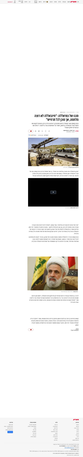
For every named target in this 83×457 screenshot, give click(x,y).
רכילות (44, 2)
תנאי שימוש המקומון (9, 429)
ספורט (55, 1)
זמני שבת (34, 435)
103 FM (34, 429)
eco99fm (34, 431)
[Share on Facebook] (45, 131)
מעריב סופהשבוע (54, 431)
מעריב (77, 112)
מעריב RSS (55, 429)
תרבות (51, 1)
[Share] (49, 131)
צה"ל (72, 330)
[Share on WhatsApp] (39, 131)
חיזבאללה (76, 330)
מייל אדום (56, 428)
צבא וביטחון (62, 112)
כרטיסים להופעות (76, 440)
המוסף (56, 433)
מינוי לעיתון (56, 435)
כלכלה (59, 1)
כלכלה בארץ (76, 428)
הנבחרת (64, 1)
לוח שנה (14, 2)
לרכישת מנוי (10, 2)
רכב (29, 1)
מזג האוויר (77, 438)
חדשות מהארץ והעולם (71, 112)
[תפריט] (78, 2)
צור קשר (56, 424)
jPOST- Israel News (32, 426)
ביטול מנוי (56, 440)
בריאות (40, 1)
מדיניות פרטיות (10, 428)
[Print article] (35, 131)
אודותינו (56, 438)
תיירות (26, 1)
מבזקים (77, 426)
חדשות (68, 1)
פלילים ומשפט (35, 2)
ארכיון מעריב (55, 436)
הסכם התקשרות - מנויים (8, 426)
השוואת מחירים (33, 436)
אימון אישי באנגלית (32, 424)
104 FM (34, 433)
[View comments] (30, 131)
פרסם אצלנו (55, 426)
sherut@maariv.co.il (69, 447)
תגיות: (77, 329)
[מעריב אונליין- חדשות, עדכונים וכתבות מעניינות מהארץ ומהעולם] (73, 1)
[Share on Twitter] (42, 131)
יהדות (78, 436)
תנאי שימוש (11, 424)
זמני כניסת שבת (21, 2)
